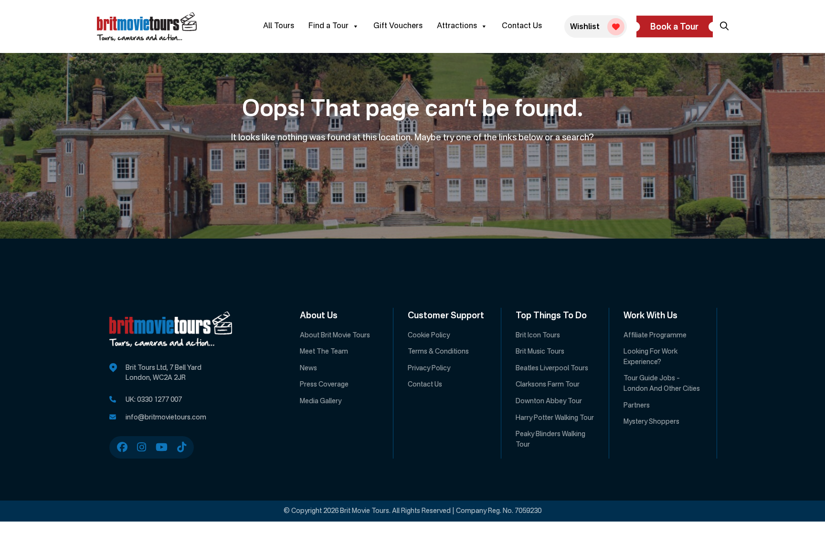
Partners (637, 405)
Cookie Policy (429, 335)
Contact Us (522, 26)
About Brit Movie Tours (335, 335)
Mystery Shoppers (651, 421)
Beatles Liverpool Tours (552, 368)
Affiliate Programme (655, 335)
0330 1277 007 (159, 400)
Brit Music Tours (540, 351)
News (308, 368)
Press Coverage (324, 384)
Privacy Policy (429, 368)
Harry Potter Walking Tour (555, 418)
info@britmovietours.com (166, 417)
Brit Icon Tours (538, 335)
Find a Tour (328, 26)
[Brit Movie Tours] (147, 26)
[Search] (724, 26)
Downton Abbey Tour (549, 401)
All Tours (278, 26)
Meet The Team (324, 351)
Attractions (457, 26)
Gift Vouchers (398, 26)
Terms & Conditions (438, 351)
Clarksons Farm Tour (548, 384)
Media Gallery (320, 401)
